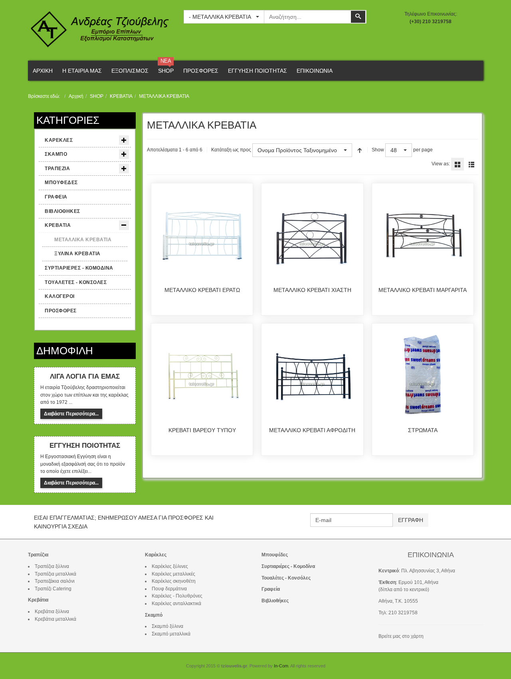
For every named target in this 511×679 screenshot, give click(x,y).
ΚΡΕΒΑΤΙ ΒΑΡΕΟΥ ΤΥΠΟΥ (202, 430)
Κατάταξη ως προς (231, 150)
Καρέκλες (155, 555)
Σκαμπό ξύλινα (167, 626)
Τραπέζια (38, 555)
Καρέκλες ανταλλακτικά (176, 603)
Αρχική (76, 96)
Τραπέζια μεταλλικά (55, 574)
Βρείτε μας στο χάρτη (401, 636)
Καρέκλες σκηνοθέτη (174, 581)
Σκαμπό (153, 615)
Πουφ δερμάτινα (169, 589)
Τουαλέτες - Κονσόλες (286, 578)
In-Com (281, 665)
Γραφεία (270, 589)
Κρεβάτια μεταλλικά (55, 619)
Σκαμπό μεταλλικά (171, 634)
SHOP (96, 96)
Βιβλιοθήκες (275, 601)
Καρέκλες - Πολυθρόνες (177, 596)
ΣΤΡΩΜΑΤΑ (423, 430)
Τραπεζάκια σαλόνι (55, 581)
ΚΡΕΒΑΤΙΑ (121, 96)
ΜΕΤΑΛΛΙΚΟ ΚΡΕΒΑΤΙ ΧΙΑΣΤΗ (312, 290)
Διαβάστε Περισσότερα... (71, 414)
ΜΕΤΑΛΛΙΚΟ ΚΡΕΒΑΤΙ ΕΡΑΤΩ (202, 290)
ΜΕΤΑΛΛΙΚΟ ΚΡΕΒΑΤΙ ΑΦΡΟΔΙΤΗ (312, 430)
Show (378, 150)
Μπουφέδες (274, 555)
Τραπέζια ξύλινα (52, 566)
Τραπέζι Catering (53, 589)
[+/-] (359, 150)
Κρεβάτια (38, 600)
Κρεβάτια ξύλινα (52, 611)
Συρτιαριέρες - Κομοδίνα (288, 566)
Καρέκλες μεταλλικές (173, 574)
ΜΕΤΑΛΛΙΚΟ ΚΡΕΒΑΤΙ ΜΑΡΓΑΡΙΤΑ (422, 290)
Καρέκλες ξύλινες (170, 566)
